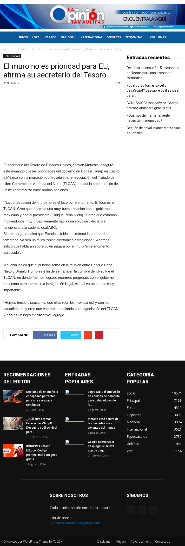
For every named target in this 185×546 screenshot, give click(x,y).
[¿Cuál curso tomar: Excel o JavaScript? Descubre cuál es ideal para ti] (13, 423)
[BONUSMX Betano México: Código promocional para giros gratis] (13, 450)
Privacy (121, 542)
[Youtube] (153, 510)
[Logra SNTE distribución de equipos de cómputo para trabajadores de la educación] (74, 396)
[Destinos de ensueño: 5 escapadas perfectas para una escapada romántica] (13, 396)
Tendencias (134, 37)
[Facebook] (130, 510)
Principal (133, 400)
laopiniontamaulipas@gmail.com (75, 523)
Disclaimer (104, 542)
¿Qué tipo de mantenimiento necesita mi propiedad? (148, 118)
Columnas (158, 37)
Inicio (23, 37)
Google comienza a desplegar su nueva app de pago (101, 446)
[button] (176, 37)
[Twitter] (141, 510)
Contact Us (162, 542)
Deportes (114, 37)
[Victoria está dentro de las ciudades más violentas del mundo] (74, 423)
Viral (130, 451)
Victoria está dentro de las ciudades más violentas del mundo (103, 423)
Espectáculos (137, 436)
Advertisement (141, 542)
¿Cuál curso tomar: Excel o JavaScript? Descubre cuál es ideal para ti (153, 90)
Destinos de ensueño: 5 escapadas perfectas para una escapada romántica (153, 73)
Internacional (90, 37)
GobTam (133, 443)
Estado (50, 37)
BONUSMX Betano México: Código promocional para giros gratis (152, 105)
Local (36, 37)
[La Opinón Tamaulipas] (92, 16)
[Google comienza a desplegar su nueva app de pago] (74, 446)
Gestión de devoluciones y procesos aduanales (154, 130)
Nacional (68, 37)
